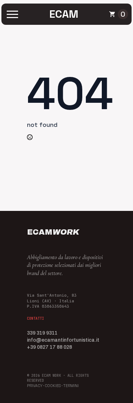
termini (71, 385)
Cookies (53, 385)
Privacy (35, 385)
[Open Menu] (12, 14)
